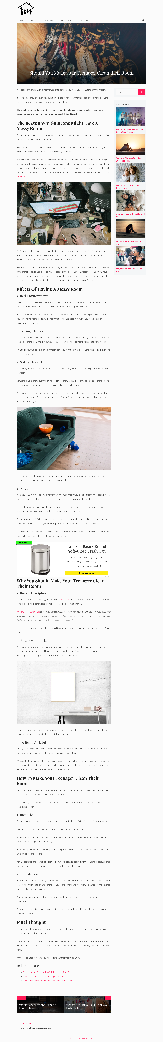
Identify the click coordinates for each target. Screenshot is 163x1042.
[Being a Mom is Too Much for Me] (130, 236)
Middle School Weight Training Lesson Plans (37, 1006)
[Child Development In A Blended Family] (130, 209)
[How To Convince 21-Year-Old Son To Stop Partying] (130, 124)
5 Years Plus (34, 20)
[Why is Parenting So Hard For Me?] (130, 263)
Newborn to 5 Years (54, 20)
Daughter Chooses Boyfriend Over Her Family (129, 159)
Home (22, 20)
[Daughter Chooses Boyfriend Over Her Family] (130, 153)
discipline (65, 599)
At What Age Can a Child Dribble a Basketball (86, 1006)
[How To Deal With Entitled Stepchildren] (130, 180)
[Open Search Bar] (143, 20)
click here (21, 176)
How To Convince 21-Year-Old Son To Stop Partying (129, 130)
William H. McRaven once (28, 611)
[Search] (141, 92)
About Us (72, 20)
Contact (85, 20)
